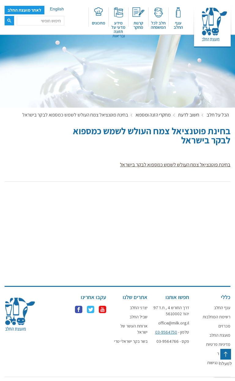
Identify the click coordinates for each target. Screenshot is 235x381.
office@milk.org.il (173, 323)
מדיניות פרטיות (218, 344)
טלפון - (172, 332)
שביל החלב (138, 317)
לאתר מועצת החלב (24, 10)
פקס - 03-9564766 (172, 341)
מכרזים (224, 326)
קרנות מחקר (138, 24)
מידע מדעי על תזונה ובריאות (118, 27)
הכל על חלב (218, 115)
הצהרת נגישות (218, 362)
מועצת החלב (219, 335)
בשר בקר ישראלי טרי (130, 341)
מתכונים (98, 22)
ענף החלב (178, 24)
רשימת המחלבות (216, 317)
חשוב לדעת (188, 115)
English (57, 9)
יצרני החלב (138, 307)
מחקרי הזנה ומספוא (153, 115)
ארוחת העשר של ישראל (133, 329)
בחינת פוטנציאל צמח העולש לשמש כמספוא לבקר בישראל (175, 164)
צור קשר (223, 353)
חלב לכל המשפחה (158, 24)
